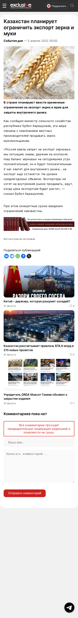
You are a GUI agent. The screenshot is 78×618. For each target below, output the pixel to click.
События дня (13, 41)
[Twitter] (29, 256)
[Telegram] (12, 256)
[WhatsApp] (17, 256)
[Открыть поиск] (72, 6)
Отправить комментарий (24, 493)
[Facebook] (23, 256)
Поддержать (59, 6)
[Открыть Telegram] (69, 608)
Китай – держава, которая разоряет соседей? (37, 301)
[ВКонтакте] (6, 256)
